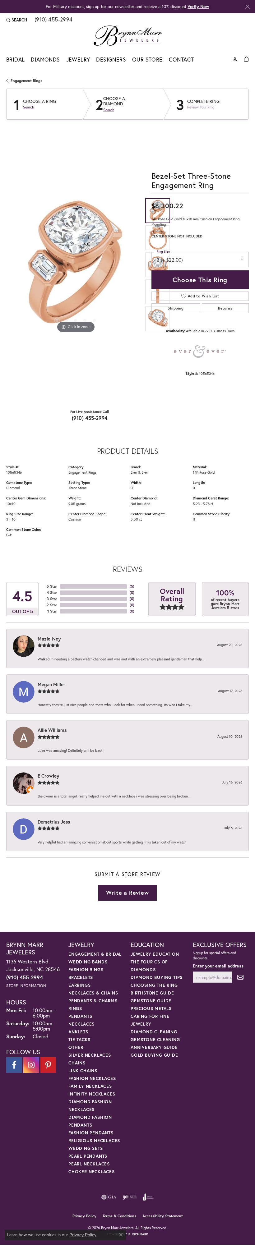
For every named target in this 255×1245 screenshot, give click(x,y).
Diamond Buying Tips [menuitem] (157, 977)
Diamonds (45, 59)
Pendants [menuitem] (80, 1016)
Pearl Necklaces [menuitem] (89, 1164)
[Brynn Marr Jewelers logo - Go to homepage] (128, 35)
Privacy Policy (84, 1216)
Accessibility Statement (162, 1216)
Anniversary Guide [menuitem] (154, 1047)
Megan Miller (51, 684)
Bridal (15, 59)
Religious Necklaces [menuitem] (94, 1140)
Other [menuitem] (75, 1047)
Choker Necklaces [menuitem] (91, 1171)
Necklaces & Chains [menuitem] (93, 993)
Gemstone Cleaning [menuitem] (155, 1039)
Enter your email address (218, 966)
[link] (53, 20)
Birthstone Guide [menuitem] (152, 993)
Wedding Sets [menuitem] (85, 1148)
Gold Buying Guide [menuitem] (154, 1055)
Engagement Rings (26, 80)
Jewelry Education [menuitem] (155, 954)
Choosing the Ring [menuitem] (154, 985)
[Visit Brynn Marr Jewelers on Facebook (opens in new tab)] (14, 1065)
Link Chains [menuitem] (82, 1070)
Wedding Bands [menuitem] (87, 962)
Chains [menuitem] (77, 1063)
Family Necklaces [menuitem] (90, 1086)
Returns (225, 308)
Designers (111, 59)
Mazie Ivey (49, 639)
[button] (16, 20)
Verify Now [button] (198, 6)
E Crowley (48, 776)
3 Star (52, 598)
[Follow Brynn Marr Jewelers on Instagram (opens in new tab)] (31, 1065)
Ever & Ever (139, 472)
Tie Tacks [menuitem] (79, 1039)
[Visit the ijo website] (130, 1197)
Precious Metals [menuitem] (151, 1008)
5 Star (52, 586)
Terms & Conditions (119, 1216)
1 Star (52, 611)
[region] (75, 264)
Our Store (147, 59)
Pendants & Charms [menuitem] (93, 1001)
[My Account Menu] (234, 58)
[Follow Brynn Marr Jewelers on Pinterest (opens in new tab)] (48, 1065)
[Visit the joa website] (148, 1197)
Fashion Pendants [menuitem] (91, 1133)
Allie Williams (52, 730)
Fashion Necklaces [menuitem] (92, 1078)
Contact (181, 59)
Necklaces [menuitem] (81, 1024)
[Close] (247, 7)
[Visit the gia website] (108, 1197)
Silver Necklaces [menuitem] (89, 1055)
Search (28, 107)
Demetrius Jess (54, 822)
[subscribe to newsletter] (240, 977)
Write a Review (127, 892)
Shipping (175, 308)
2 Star (52, 605)
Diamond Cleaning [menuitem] (154, 1032)
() (132, 586)
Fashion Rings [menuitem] (85, 969)
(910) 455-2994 (90, 418)
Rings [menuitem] (75, 1008)
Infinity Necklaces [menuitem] (91, 1094)
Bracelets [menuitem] (80, 977)
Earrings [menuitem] (79, 985)
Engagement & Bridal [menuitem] (95, 954)
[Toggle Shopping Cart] (246, 58)
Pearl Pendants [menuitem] (87, 1156)
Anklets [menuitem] (78, 1032)
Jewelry (78, 59)
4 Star (52, 592)
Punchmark (138, 1234)
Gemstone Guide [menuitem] (151, 1001)
